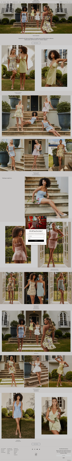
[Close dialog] (45, 217)
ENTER (36, 240)
